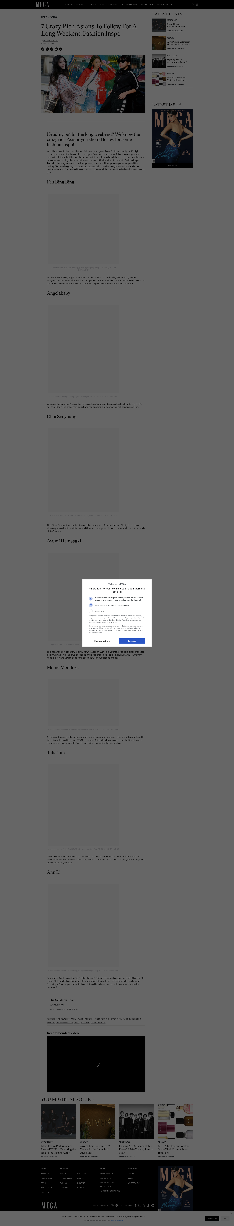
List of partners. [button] (111, 622)
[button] (117, 611)
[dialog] (117, 613)
